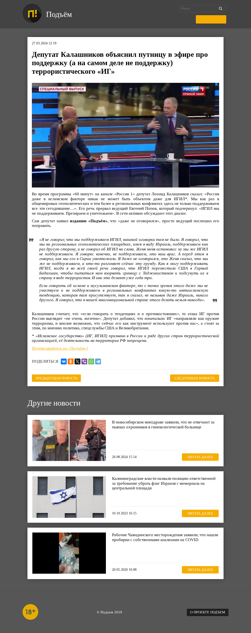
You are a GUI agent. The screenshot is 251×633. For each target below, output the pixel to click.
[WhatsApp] (91, 361)
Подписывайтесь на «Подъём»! (60, 348)
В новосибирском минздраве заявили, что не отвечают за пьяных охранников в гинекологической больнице (163, 424)
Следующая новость (195, 378)
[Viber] (84, 361)
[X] (77, 361)
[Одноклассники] (71, 361)
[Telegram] (98, 361)
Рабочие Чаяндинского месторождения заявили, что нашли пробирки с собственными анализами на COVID (165, 537)
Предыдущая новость (56, 378)
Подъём (59, 14)
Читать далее (200, 457)
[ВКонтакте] (64, 361)
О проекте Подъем (207, 612)
